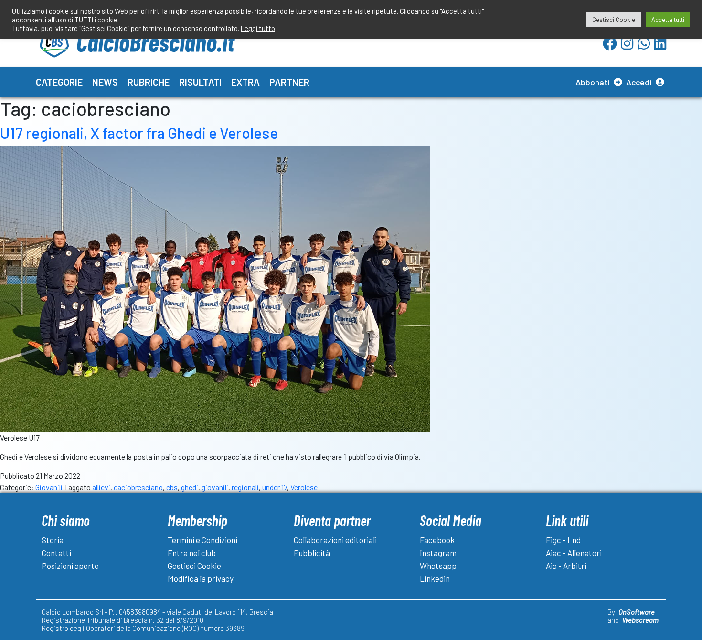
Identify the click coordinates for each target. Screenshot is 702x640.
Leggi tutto (258, 28)
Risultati (200, 82)
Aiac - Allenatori (574, 552)
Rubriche (149, 82)
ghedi (189, 487)
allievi (101, 487)
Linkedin (435, 578)
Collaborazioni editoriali (335, 540)
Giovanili (49, 487)
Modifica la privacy (201, 578)
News (105, 82)
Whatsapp (438, 565)
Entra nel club (192, 552)
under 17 (274, 487)
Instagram (438, 552)
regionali (245, 487)
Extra (245, 82)
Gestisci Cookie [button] (613, 19)
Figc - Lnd (563, 540)
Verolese (304, 487)
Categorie (59, 82)
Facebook (437, 540)
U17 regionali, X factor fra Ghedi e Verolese (139, 133)
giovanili (215, 487)
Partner (289, 82)
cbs (172, 487)
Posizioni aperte (70, 565)
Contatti (56, 552)
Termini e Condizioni (202, 540)
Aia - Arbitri (566, 565)
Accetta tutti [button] (667, 19)
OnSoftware (636, 612)
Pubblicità (312, 552)
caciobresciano (138, 487)
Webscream (640, 620)
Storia (53, 540)
